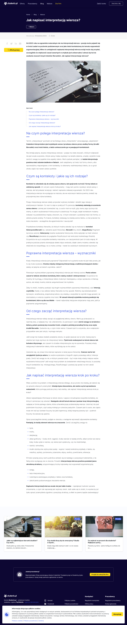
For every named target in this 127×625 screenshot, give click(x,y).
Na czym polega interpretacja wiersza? (41, 112)
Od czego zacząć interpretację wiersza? (42, 123)
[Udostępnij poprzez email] (20, 44)
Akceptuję (117, 614)
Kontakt (50, 600)
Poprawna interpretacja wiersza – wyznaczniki (44, 119)
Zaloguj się (116, 3)
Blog (42, 4)
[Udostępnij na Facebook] (7, 44)
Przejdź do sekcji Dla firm (100, 574)
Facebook (51, 604)
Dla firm (58, 4)
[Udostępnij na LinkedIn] (16, 44)
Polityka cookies (70, 600)
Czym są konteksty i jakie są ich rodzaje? (42, 115)
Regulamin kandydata (92, 600)
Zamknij (41, 621)
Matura (49, 4)
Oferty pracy (14, 50)
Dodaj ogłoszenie (110, 604)
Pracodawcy (32, 4)
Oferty (22, 4)
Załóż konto (101, 4)
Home (28, 14)
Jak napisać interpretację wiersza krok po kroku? (45, 126)
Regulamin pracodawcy (112, 600)
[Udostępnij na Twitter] (11, 44)
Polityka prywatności (71, 604)
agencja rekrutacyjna (31, 602)
